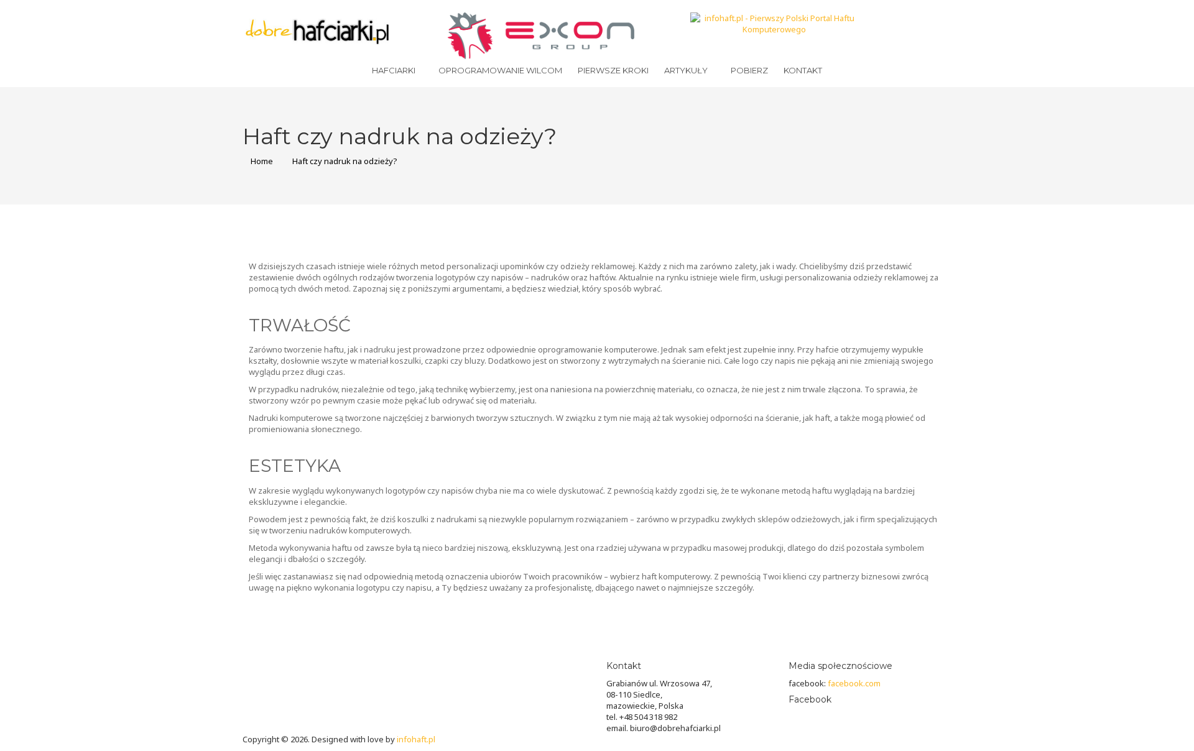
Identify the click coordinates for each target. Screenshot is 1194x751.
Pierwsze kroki (613, 70)
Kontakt (803, 70)
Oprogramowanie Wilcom (500, 70)
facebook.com (854, 683)
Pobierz (749, 70)
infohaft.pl (416, 739)
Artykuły (686, 70)
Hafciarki (393, 70)
